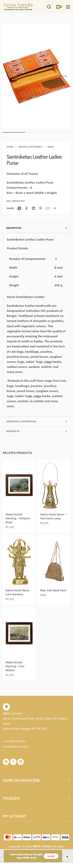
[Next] (63, 76)
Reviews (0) (12, 431)
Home (10, 146)
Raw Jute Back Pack (53, 590)
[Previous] (9, 76)
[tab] (36, 228)
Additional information (21, 421)
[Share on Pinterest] (40, 208)
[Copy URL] (55, 208)
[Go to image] (14, 132)
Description (13, 227)
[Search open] (49, 7)
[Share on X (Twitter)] (19, 208)
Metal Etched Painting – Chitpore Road (18, 518)
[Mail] (47, 208)
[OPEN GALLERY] (36, 76)
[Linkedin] (20, 762)
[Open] (68, 7)
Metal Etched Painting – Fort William (15, 666)
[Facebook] (6, 762)
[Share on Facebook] (26, 208)
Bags (51, 146)
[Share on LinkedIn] (33, 208)
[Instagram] (13, 762)
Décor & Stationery (30, 146)
